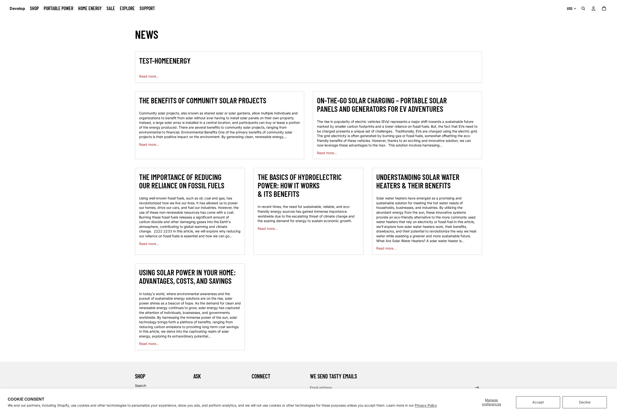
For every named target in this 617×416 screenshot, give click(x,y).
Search (140, 385)
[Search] (583, 8)
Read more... (149, 76)
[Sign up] (477, 388)
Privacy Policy (426, 405)
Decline (584, 402)
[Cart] (604, 8)
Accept (538, 402)
